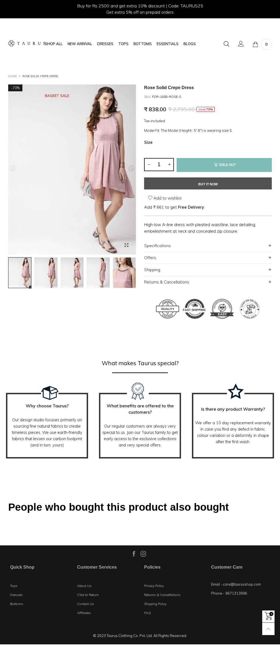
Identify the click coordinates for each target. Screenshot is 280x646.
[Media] (126, 244)
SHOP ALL (54, 44)
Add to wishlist (167, 198)
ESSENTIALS (168, 44)
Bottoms (16, 604)
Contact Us (85, 604)
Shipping (152, 269)
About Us (84, 586)
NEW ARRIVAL (80, 44)
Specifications (157, 245)
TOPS (123, 44)
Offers (150, 257)
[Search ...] (226, 44)
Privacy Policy (154, 586)
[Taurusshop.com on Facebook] (134, 553)
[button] (12, 168)
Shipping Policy (155, 604)
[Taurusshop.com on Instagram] (143, 553)
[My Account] (241, 44)
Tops (14, 586)
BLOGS (189, 44)
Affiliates (84, 613)
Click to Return (88, 595)
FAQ (147, 613)
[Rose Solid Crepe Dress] (72, 169)
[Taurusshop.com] (26, 43)
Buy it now (208, 184)
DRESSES (105, 44)
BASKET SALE (57, 96)
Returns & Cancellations (166, 282)
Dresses (16, 595)
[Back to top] (268, 629)
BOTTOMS (142, 44)
